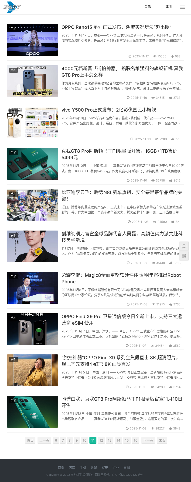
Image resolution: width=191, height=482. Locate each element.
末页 (162, 440)
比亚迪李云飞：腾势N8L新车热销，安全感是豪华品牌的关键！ (121, 196)
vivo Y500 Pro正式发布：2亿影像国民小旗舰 (108, 110)
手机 (13, 28)
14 (118, 440)
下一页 (148, 440)
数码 (94, 467)
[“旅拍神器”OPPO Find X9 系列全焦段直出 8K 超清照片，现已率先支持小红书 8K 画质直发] (32, 370)
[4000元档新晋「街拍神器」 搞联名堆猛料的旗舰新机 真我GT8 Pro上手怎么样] (32, 81)
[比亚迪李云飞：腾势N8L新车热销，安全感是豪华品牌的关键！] (32, 205)
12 (101, 440)
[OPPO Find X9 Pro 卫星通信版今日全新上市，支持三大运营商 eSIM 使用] (32, 329)
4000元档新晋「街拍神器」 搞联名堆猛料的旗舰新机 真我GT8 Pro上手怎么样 (122, 72)
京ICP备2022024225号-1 (128, 474)
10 (84, 440)
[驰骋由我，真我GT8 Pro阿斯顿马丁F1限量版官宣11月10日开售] (32, 412)
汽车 (72, 467)
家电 (105, 467)
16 (135, 440)
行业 (116, 467)
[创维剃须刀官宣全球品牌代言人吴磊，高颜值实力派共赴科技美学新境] (32, 246)
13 (110, 440)
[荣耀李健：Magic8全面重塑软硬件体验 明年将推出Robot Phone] (32, 288)
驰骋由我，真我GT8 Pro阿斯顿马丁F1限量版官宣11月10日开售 (121, 402)
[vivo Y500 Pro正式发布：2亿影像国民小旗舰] (32, 123)
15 (127, 440)
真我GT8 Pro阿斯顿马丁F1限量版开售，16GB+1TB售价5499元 (119, 154)
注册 (168, 6)
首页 (30, 440)
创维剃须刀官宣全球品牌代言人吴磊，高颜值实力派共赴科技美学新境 (122, 237)
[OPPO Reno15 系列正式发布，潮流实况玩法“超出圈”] (32, 40)
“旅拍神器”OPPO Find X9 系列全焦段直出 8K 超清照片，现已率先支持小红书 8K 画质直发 (121, 361)
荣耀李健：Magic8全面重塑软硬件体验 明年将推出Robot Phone (121, 278)
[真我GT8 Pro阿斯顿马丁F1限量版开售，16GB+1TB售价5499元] (32, 164)
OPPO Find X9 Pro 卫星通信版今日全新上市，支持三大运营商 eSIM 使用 (121, 320)
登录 (147, 6)
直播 (126, 467)
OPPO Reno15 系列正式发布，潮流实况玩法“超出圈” (116, 27)
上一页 (44, 440)
